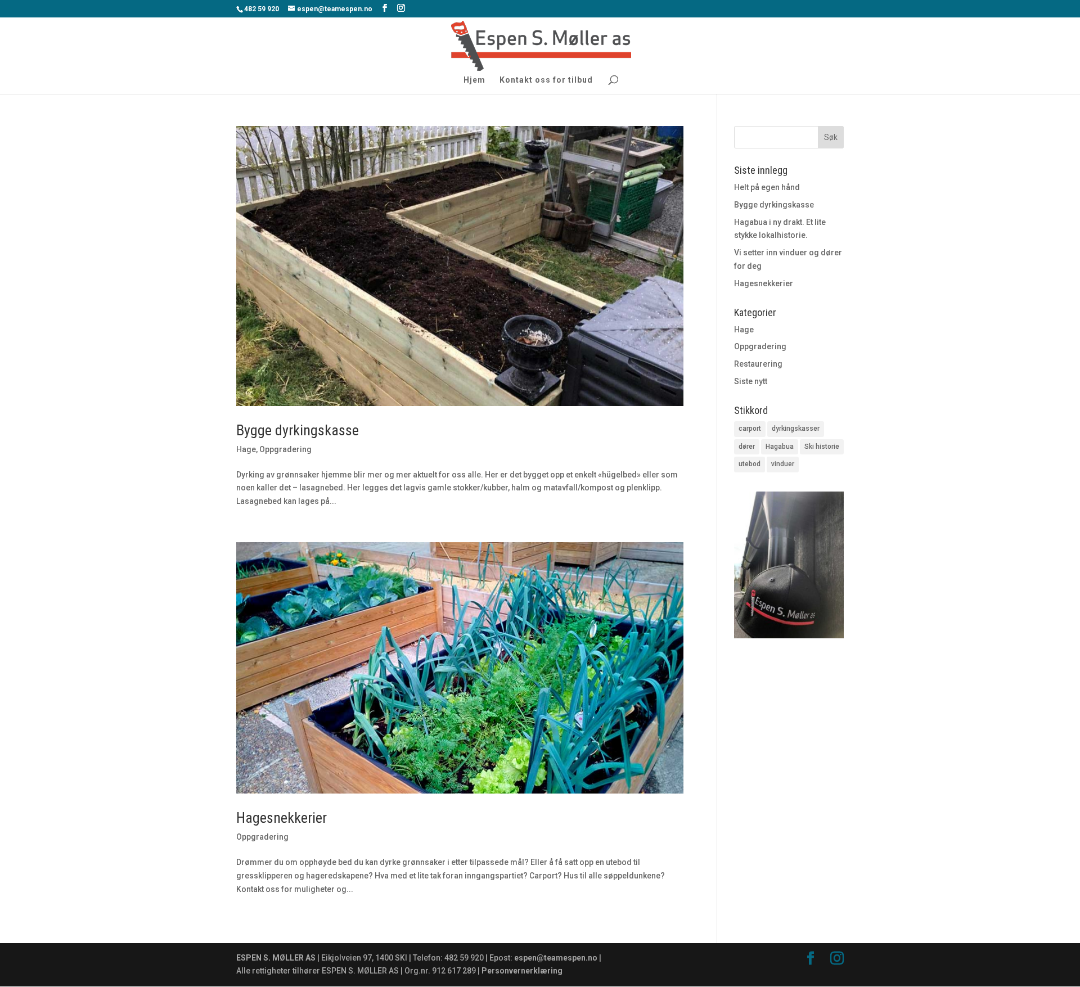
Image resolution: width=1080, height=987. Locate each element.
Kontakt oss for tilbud (546, 80)
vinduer (782, 464)
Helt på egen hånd (767, 187)
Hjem (474, 80)
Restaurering (758, 363)
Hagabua (780, 446)
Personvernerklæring (522, 970)
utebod (749, 464)
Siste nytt (750, 381)
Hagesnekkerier (281, 817)
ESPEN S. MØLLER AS (276, 957)
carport (750, 428)
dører (747, 446)
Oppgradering (285, 449)
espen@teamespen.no (555, 957)
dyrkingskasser (796, 428)
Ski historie (821, 446)
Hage (246, 449)
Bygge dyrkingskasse (297, 430)
